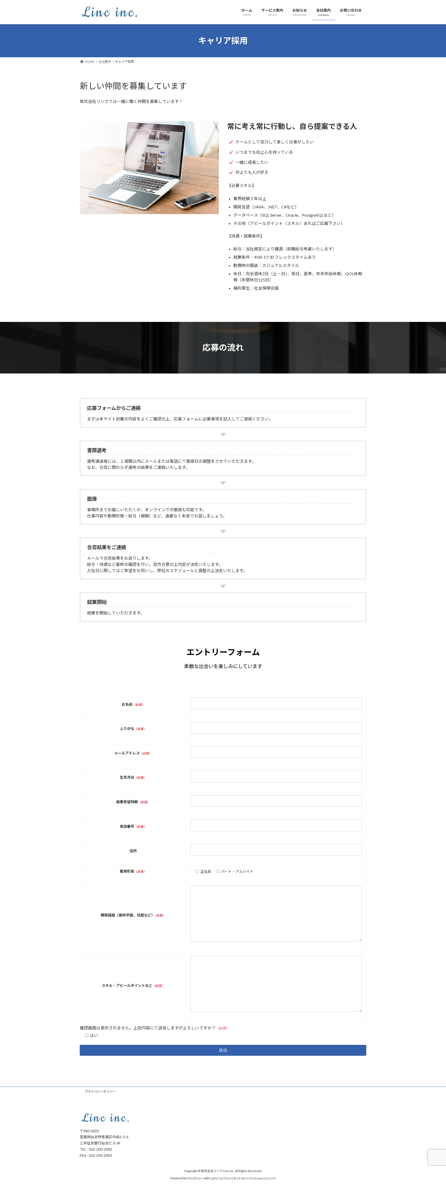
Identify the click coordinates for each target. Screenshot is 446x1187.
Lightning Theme (221, 1178)
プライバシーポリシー (100, 1091)
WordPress (195, 1178)
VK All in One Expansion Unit (256, 1178)
